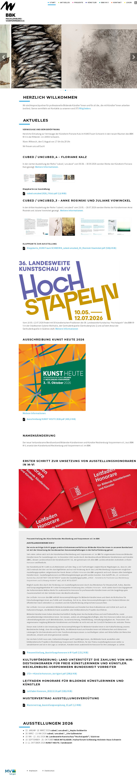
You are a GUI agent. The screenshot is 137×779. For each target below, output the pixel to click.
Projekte (78, 2)
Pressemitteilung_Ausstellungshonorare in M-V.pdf (57, 652)
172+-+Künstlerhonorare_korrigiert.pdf (52, 673)
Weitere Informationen (71, 210)
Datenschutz (49, 771)
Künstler (92, 2)
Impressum (33, 771)
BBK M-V (105, 2)
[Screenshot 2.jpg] (63, 178)
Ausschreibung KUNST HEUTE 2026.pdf (51, 419)
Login (129, 2)
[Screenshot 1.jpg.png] (35, 178)
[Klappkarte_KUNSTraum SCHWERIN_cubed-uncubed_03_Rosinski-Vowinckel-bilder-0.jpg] (49, 227)
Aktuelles (65, 2)
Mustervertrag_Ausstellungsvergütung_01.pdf (54, 705)
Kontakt (117, 2)
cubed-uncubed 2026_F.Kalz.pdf (46, 193)
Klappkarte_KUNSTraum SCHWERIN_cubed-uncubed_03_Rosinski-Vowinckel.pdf (71, 248)
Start (53, 2)
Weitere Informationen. (46, 167)
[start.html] (13, 11)
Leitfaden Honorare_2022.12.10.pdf (49, 691)
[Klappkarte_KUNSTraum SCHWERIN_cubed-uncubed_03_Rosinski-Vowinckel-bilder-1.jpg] (105, 227)
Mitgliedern (85, 108)
